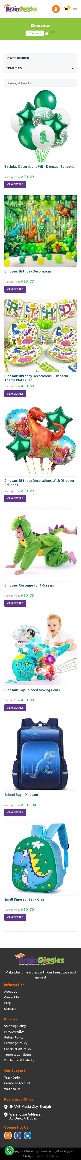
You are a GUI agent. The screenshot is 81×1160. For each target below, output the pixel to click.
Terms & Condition (17, 1054)
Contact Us (12, 997)
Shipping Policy (15, 1026)
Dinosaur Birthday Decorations (28, 271)
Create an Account (17, 1083)
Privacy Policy (14, 1031)
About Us (10, 991)
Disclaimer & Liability (19, 1060)
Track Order (12, 1077)
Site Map (10, 1008)
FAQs (7, 1003)
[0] (66, 10)
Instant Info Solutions (45, 1156)
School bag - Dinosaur (21, 795)
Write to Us (12, 1089)
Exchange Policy (15, 1043)
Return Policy (13, 1037)
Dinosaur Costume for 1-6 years (29, 585)
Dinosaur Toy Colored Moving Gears (32, 690)
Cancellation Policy (17, 1049)
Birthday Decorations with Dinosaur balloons (39, 166)
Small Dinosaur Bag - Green (25, 899)
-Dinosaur (34, 33)
